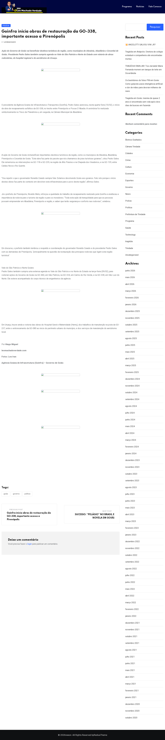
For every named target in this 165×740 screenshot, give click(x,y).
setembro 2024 (132, 399)
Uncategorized (131, 255)
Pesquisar (155, 27)
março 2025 (130, 365)
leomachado (10, 42)
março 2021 (130, 684)
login (29, 544)
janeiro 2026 (130, 304)
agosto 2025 (131, 338)
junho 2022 (130, 582)
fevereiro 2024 (132, 446)
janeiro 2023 (130, 535)
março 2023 (130, 521)
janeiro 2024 (130, 453)
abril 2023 (129, 514)
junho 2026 (130, 270)
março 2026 (130, 291)
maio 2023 (130, 508)
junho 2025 (130, 345)
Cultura (128, 167)
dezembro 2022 (132, 541)
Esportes (129, 180)
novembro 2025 (132, 318)
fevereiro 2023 (132, 528)
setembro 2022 (132, 562)
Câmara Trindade (132, 146)
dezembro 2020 (132, 704)
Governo (16, 494)
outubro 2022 (131, 555)
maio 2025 (130, 352)
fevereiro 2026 (132, 297)
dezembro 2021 (132, 623)
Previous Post (16, 510)
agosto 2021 (131, 650)
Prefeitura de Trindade (135, 214)
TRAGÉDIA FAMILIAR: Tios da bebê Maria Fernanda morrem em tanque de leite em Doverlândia (144, 69)
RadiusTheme (100, 735)
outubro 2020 (131, 717)
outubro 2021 (131, 636)
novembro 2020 (132, 711)
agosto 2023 (131, 487)
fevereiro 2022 (132, 609)
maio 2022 (130, 589)
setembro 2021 (132, 643)
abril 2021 (129, 677)
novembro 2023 (132, 467)
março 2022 (130, 602)
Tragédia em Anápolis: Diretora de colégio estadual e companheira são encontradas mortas (144, 55)
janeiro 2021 (130, 697)
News (128, 194)
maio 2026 (130, 277)
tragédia (129, 241)
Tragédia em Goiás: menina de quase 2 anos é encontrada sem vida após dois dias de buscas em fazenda (142, 102)
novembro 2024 (132, 386)
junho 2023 (130, 501)
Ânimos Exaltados (133, 140)
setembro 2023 (132, 480)
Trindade (129, 248)
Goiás (6, 494)
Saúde (128, 228)
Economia (129, 173)
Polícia (128, 201)
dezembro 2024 (132, 379)
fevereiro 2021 (132, 690)
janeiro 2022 (130, 616)
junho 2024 (130, 419)
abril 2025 (129, 358)
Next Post (107, 511)
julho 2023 (130, 494)
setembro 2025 (132, 331)
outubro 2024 (131, 392)
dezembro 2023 (132, 460)
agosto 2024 (131, 406)
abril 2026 (129, 284)
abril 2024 (129, 433)
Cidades (129, 153)
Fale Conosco (155, 7)
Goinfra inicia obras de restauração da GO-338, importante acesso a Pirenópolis (29, 516)
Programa (127, 7)
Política (27, 494)
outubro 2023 (131, 474)
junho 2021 (130, 663)
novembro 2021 (132, 629)
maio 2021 (130, 670)
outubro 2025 (131, 325)
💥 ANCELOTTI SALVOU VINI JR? (140, 44)
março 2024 (130, 440)
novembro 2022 (132, 548)
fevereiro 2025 (132, 372)
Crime (128, 160)
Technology (130, 234)
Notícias (140, 7)
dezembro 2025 (132, 311)
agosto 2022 (131, 568)
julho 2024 (130, 413)
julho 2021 (130, 657)
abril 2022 (129, 595)
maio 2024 (130, 426)
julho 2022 (130, 575)
